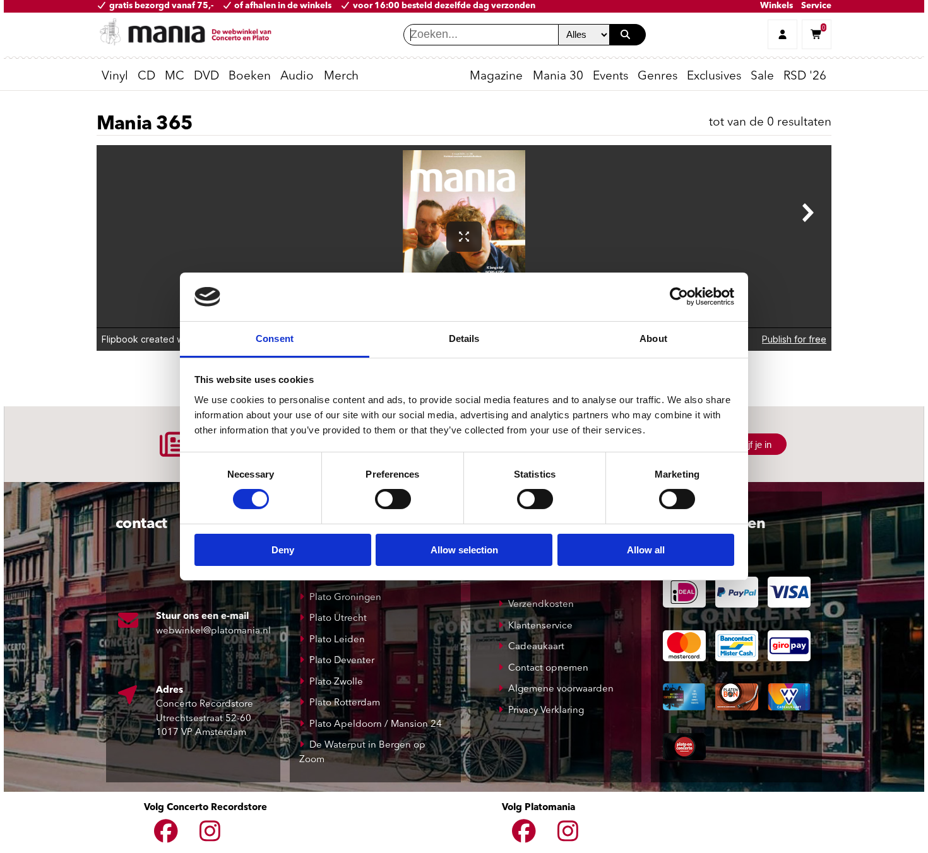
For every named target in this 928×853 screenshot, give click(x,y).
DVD (206, 77)
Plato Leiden (337, 640)
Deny (282, 549)
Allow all (646, 549)
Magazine (496, 77)
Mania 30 (558, 77)
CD (146, 77)
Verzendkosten (541, 604)
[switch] (393, 499)
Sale (762, 77)
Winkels (776, 6)
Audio (297, 77)
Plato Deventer (341, 661)
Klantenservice (540, 626)
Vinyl (115, 77)
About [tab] (653, 338)
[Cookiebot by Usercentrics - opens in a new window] (679, 296)
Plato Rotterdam (344, 703)
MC (174, 77)
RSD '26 (804, 77)
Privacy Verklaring (546, 710)
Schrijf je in (749, 444)
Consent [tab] (275, 338)
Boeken (250, 77)
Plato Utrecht (338, 618)
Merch (341, 77)
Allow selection (464, 549)
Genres (657, 77)
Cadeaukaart (536, 647)
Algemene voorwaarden (561, 689)
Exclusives (714, 77)
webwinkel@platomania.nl (213, 631)
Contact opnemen (548, 668)
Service (816, 6)
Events (610, 77)
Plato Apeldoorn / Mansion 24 (375, 724)
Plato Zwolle (336, 682)
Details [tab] (464, 338)
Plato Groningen (345, 598)
